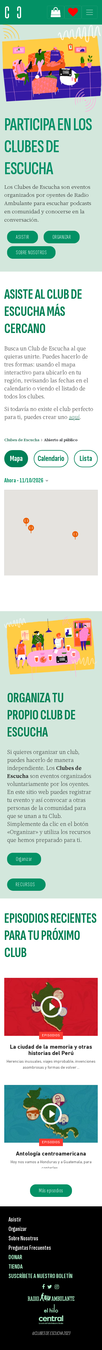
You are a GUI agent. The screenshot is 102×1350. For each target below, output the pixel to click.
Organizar (24, 859)
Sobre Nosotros (23, 1238)
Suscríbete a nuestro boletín (40, 1276)
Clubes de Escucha (21, 440)
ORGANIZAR (61, 237)
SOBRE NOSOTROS (31, 252)
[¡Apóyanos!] (56, 12)
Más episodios (51, 1190)
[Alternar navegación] (89, 12)
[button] (75, 535)
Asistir (14, 1219)
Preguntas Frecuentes (29, 1248)
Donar (15, 1257)
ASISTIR (22, 237)
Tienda (15, 1267)
